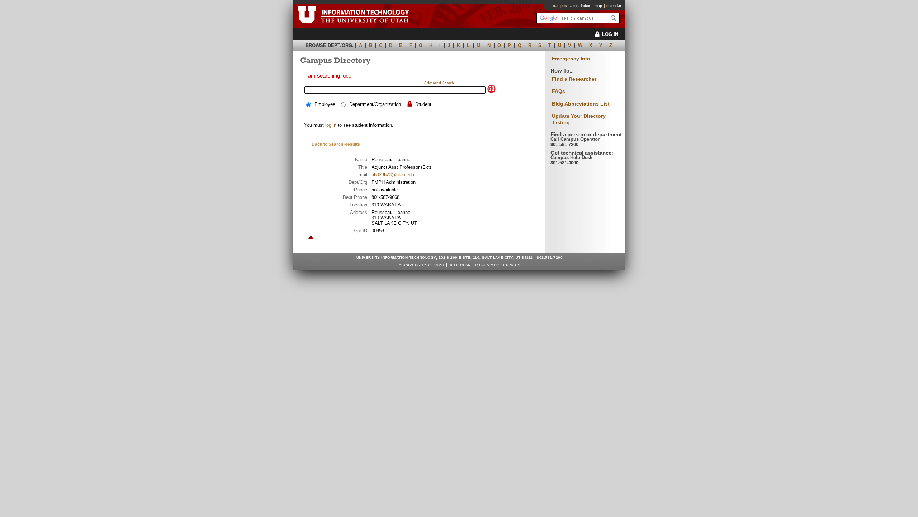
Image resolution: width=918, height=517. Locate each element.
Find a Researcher (574, 79)
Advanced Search (439, 83)
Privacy (511, 265)
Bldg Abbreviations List (581, 104)
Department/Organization (375, 104)
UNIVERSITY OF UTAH (423, 265)
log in (330, 125)
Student (423, 104)
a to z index (580, 6)
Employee (324, 104)
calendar (613, 6)
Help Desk (460, 265)
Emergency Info (571, 58)
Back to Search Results (336, 144)
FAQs (558, 91)
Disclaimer (487, 265)
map (598, 6)
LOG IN (610, 34)
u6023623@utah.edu (393, 174)
